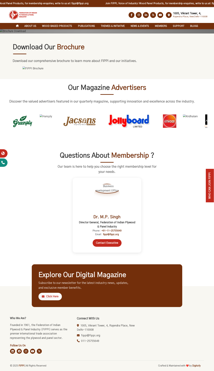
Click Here (52, 296)
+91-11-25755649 (112, 231)
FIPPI (21, 366)
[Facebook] (19, 351)
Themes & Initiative (113, 26)
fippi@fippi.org (111, 234)
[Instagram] (25, 351)
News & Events (140, 26)
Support (178, 26)
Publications (86, 26)
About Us (30, 26)
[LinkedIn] (12, 351)
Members (161, 26)
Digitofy (196, 366)
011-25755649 (90, 341)
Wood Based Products (57, 26)
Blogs (194, 26)
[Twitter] (39, 351)
